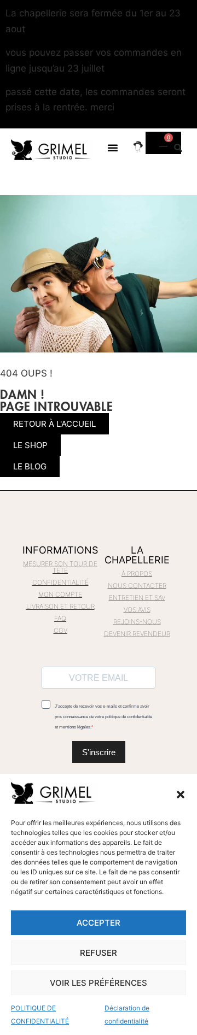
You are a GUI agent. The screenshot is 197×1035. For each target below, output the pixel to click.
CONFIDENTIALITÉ (60, 582)
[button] (180, 794)
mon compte (60, 594)
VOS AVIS (137, 609)
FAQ (60, 618)
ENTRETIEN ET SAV (137, 597)
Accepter (98, 923)
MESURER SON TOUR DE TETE (60, 567)
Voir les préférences (98, 983)
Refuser (98, 953)
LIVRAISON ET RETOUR (60, 606)
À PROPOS (136, 573)
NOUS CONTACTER (137, 585)
